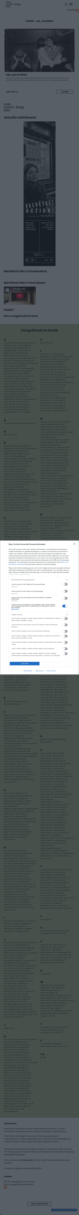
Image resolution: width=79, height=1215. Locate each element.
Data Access (39, 671)
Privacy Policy (51, 671)
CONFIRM (24, 663)
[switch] (65, 584)
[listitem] (39, 580)
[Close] (75, 544)
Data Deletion (27, 671)
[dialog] (39, 607)
